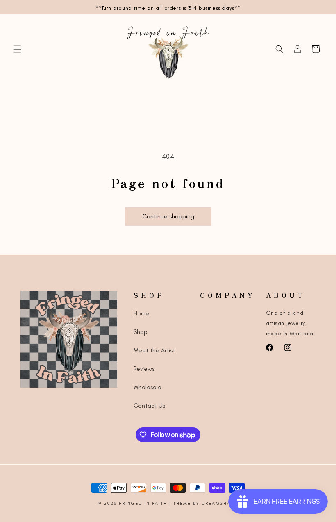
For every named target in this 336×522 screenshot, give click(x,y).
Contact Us (149, 405)
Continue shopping (168, 216)
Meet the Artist (154, 350)
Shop (141, 332)
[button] (17, 49)
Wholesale (147, 387)
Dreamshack (220, 503)
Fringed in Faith (144, 503)
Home (141, 313)
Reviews (144, 368)
